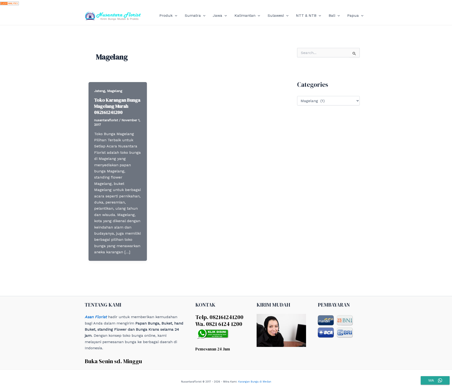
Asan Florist (96, 317)
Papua (353, 15)
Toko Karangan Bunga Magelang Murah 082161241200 (117, 106)
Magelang (114, 91)
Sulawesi (276, 15)
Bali (332, 15)
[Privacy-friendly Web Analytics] (9, 3)
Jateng (99, 91)
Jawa (217, 15)
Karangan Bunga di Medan (254, 381)
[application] (175, 15)
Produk (166, 15)
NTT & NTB (306, 15)
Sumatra (193, 15)
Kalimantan (244, 15)
